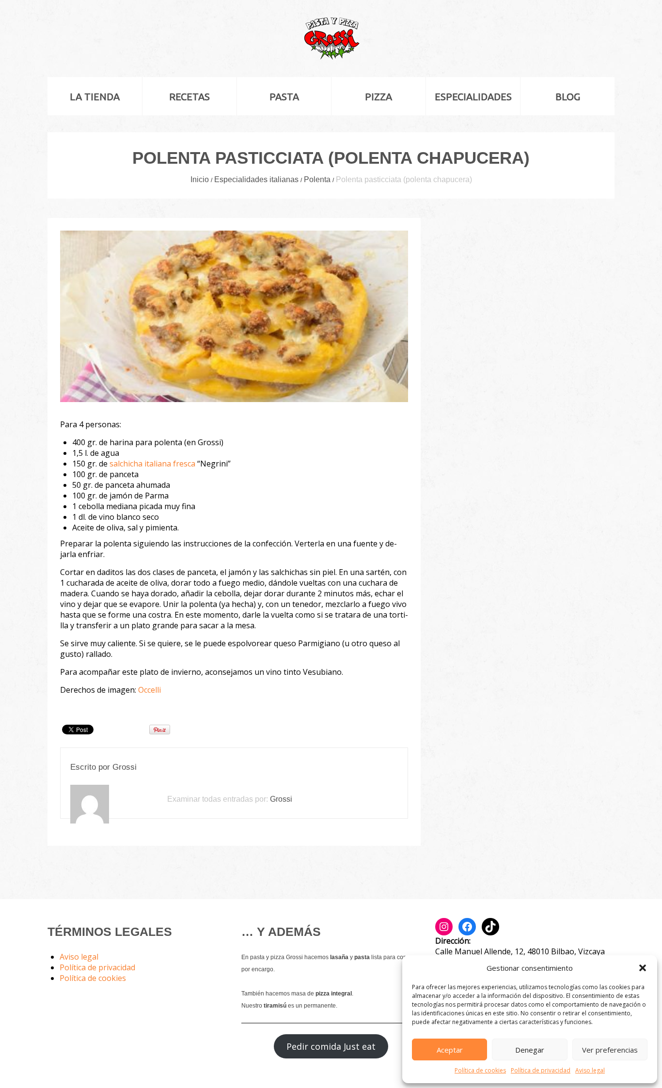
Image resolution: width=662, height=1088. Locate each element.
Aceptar (450, 1050)
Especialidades (473, 96)
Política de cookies (480, 1070)
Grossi (124, 767)
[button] (642, 968)
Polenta (317, 179)
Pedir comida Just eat (331, 1046)
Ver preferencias (610, 1050)
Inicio (199, 179)
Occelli (149, 689)
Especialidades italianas (256, 179)
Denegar (529, 1050)
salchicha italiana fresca (151, 463)
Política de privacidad (540, 1070)
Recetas (189, 96)
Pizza (378, 96)
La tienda (95, 96)
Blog (567, 96)
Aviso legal (590, 1070)
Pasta (284, 96)
